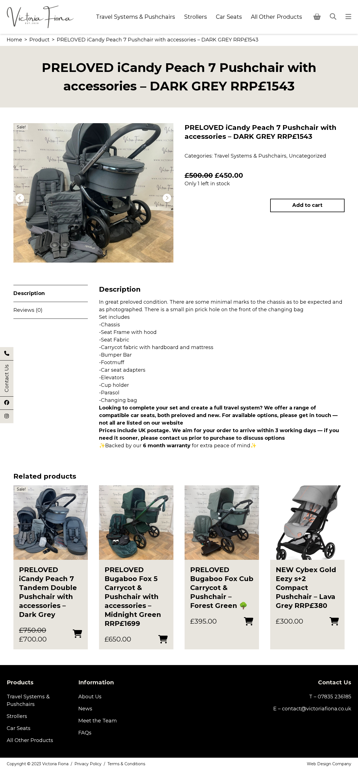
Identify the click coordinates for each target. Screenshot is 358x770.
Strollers (195, 16)
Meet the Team (97, 721)
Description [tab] (29, 293)
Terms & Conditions (126, 763)
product (39, 40)
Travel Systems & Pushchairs (135, 16)
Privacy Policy (88, 763)
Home (14, 40)
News (85, 709)
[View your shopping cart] (317, 17)
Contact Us (7, 378)
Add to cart (307, 205)
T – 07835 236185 (330, 697)
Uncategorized (307, 156)
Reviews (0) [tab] (28, 310)
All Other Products (276, 16)
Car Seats (229, 16)
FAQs (84, 733)
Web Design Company (329, 763)
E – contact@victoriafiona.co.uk (312, 709)
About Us (90, 697)
